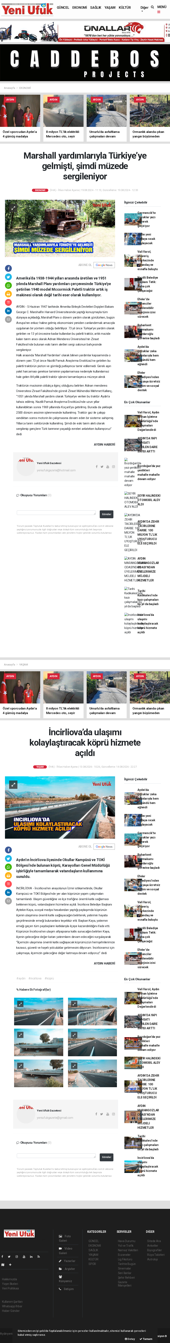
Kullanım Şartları (12, 1301)
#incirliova (34, 978)
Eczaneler (124, 1254)
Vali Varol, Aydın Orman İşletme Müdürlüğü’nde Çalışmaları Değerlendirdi (148, 421)
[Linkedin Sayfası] (33, 1256)
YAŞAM (109, 8)
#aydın (20, 978)
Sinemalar (124, 1268)
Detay (131, 1339)
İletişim (68, 1289)
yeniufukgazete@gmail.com (55, 1117)
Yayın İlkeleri (10, 1283)
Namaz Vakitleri (128, 1250)
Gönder (106, 514)
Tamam (147, 1339)
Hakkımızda (9, 1279)
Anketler (152, 1245)
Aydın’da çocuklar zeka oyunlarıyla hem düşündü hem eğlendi (148, 355)
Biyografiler (154, 1250)
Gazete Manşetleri (124, 1284)
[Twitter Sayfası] (11, 1256)
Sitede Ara (154, 1241)
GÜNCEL (63, 8)
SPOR (92, 1264)
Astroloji (152, 1259)
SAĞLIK (95, 8)
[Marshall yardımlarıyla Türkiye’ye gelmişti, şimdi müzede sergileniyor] (60, 228)
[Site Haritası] (4, 1264)
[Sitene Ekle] (12, 1264)
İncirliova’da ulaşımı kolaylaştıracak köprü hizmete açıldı (147, 623)
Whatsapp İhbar (12, 1306)
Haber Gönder (11, 1310)
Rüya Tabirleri (155, 1254)
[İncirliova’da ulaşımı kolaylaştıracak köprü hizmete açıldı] (60, 807)
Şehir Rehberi (126, 1277)
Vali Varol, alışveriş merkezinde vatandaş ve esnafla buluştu (147, 260)
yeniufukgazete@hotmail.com (56, 470)
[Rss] (40, 1256)
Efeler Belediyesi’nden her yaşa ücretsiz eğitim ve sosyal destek (148, 381)
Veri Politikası (10, 1288)
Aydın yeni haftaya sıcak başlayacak (146, 239)
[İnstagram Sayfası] (18, 1256)
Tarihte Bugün (127, 1264)
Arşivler (69, 1269)
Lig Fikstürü (125, 1259)
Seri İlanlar (124, 1273)
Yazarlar (69, 1261)
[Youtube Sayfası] (26, 1256)
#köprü (49, 978)
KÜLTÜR (125, 8)
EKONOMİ (79, 8)
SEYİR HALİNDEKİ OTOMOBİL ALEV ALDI (148, 500)
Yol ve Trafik (126, 1245)
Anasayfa (10, 87)
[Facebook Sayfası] (3, 1256)
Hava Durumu (126, 1241)
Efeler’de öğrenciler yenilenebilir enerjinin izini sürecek (146, 308)
